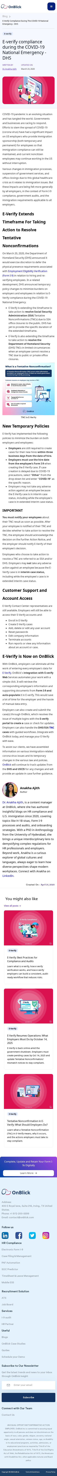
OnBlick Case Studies (13, 1344)
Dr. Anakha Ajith (12, 802)
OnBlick (6, 764)
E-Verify (6, 672)
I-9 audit (6, 1317)
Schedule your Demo (13, 1357)
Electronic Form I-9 (12, 1249)
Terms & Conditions (33, 1472)
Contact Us (8, 1415)
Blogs (5, 1337)
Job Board (7, 1304)
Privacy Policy (50, 1472)
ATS (4, 1298)
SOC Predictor (10, 1269)
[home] (12, 6)
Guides (5, 1350)
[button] (51, 6)
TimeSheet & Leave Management (20, 1276)
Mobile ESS (8, 1282)
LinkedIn (8, 876)
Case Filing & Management (16, 1256)
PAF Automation (11, 1263)
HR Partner (8, 1324)
